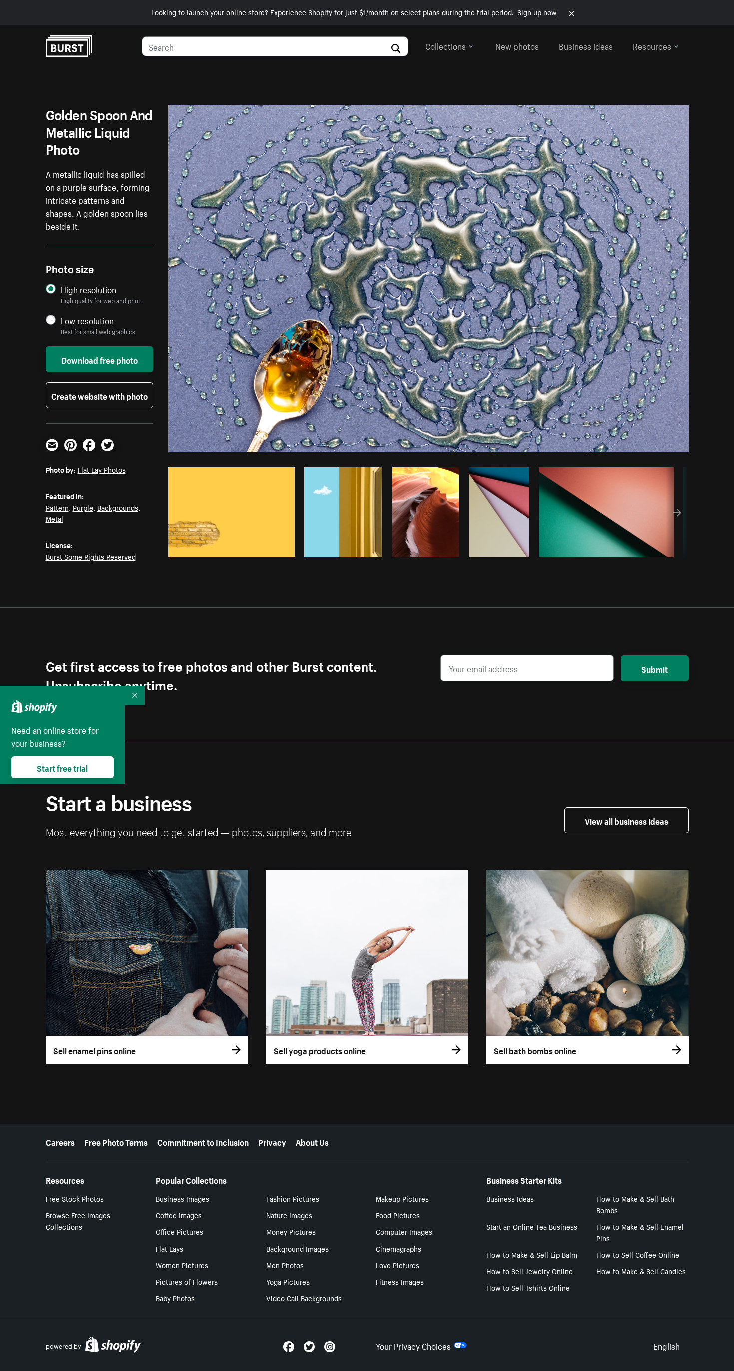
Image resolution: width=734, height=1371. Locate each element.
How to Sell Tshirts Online (528, 1287)
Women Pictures (182, 1264)
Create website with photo (99, 395)
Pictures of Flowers (187, 1281)
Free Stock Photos (75, 1198)
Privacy (272, 1141)
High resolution (88, 289)
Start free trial (62, 767)
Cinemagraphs (398, 1248)
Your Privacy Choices (413, 1345)
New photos (517, 45)
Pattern (57, 507)
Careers (60, 1141)
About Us (312, 1141)
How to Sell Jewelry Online (529, 1270)
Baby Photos (175, 1297)
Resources (652, 45)
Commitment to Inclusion (203, 1141)
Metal (54, 518)
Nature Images (289, 1214)
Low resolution (87, 320)
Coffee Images (179, 1214)
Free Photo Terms (116, 1141)
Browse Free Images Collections (78, 1220)
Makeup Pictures (402, 1198)
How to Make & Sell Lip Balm (531, 1254)
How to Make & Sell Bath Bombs (635, 1204)
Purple (83, 507)
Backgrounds (117, 507)
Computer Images (404, 1231)
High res (226, 547)
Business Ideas (510, 1198)
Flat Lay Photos (102, 469)
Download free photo (99, 359)
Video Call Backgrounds (304, 1297)
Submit (654, 668)
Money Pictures (291, 1231)
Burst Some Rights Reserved (91, 556)
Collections (445, 45)
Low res (265, 547)
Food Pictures (398, 1214)
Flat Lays (169, 1248)
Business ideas (586, 45)
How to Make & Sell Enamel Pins (640, 1232)
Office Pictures (179, 1231)
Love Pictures (397, 1264)
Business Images (182, 1198)
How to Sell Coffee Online (637, 1254)
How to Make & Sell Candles (641, 1270)
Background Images (297, 1248)
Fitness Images (400, 1281)
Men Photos (285, 1264)
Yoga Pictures (288, 1281)
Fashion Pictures (292, 1198)
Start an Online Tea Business (531, 1226)
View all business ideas (626, 820)
